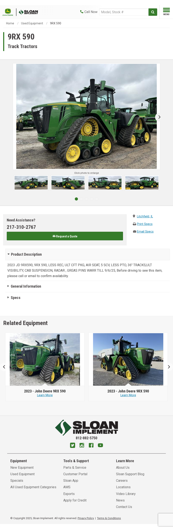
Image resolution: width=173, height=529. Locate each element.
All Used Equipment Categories (33, 487)
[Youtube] (100, 446)
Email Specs (145, 231)
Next (157, 117)
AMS (66, 487)
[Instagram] (81, 446)
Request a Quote (66, 236)
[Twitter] (72, 446)
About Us (123, 468)
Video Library (126, 494)
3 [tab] (86, 199)
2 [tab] (81, 199)
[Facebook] (91, 446)
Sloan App (70, 481)
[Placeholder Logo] (9, 12)
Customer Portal (75, 474)
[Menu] (166, 10)
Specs (15, 298)
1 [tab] (76, 199)
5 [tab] (97, 199)
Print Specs (145, 224)
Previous (5, 367)
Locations (123, 487)
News (120, 500)
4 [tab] (91, 199)
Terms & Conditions (109, 518)
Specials (16, 481)
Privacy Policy (86, 518)
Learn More (45, 395)
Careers (122, 481)
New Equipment (22, 468)
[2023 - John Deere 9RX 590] (45, 359)
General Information (26, 286)
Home (10, 23)
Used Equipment (32, 23)
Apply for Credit (74, 500)
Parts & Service (74, 468)
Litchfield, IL (145, 216)
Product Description (26, 254)
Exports (69, 494)
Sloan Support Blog (130, 474)
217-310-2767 (21, 227)
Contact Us (124, 507)
